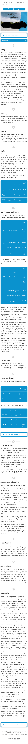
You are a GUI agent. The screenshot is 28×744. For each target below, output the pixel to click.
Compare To (16, 9)
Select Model (11, 9)
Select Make (5, 9)
